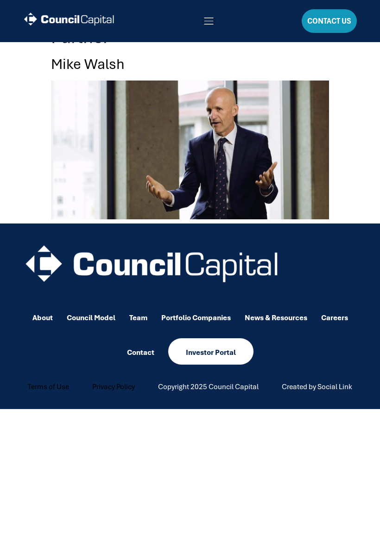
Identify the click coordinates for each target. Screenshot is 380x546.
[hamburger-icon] (208, 21)
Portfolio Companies (196, 318)
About (42, 318)
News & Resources (276, 318)
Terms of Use (48, 386)
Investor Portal (211, 352)
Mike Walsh (88, 64)
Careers (334, 318)
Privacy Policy (113, 386)
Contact (140, 352)
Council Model (91, 318)
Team (138, 318)
